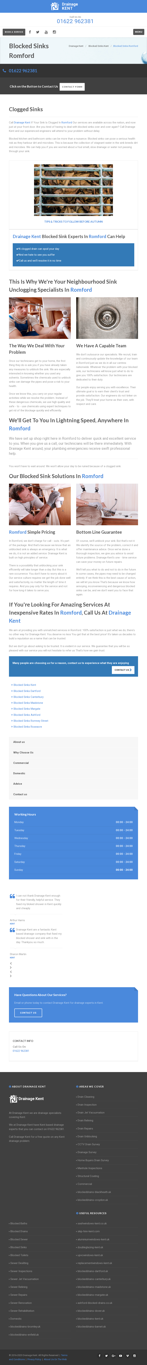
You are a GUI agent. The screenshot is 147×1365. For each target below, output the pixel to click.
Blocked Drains (19, 1231)
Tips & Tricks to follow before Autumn (73, 221)
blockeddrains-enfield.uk (24, 1334)
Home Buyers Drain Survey (93, 1160)
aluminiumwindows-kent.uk (93, 1239)
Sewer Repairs (18, 1294)
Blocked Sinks (18, 1247)
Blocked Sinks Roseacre (28, 726)
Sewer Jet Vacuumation (24, 1279)
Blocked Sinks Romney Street (31, 720)
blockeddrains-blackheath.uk (94, 1192)
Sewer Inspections (21, 1271)
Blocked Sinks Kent (25, 685)
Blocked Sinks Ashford (27, 714)
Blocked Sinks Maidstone (28, 702)
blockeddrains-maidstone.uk (94, 1287)
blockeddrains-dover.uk (91, 1310)
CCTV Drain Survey (89, 1144)
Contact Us (122, 670)
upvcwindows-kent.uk (90, 1255)
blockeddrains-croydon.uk (93, 1200)
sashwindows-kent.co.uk (92, 1223)
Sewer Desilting (19, 1263)
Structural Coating (88, 1176)
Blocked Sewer (19, 1239)
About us (19, 742)
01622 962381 (23, 70)
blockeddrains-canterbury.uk (94, 1279)
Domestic (19, 773)
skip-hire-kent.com (89, 1231)
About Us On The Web (55, 1359)
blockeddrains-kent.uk (90, 1318)
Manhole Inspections (90, 1168)
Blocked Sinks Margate (27, 708)
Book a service (14, 32)
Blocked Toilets (19, 1255)
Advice (17, 783)
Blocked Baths (18, 1223)
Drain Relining (85, 1120)
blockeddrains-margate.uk (93, 1294)
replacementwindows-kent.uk (95, 1263)
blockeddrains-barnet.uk (92, 1326)
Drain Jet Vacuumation (91, 1112)
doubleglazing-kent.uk (90, 1247)
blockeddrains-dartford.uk (93, 1271)
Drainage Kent (31, 1098)
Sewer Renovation (21, 1303)
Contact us (20, 794)
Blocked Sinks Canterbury (29, 697)
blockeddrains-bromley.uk (25, 1326)
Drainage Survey (87, 1152)
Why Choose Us (23, 752)
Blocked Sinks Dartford (27, 691)
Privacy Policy (34, 1359)
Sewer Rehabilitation (22, 1310)
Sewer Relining (18, 1287)
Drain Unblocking (87, 1136)
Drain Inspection (87, 1104)
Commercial (21, 763)
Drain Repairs (85, 1128)
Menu (139, 31)
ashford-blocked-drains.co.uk (95, 1303)
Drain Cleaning (86, 1096)
